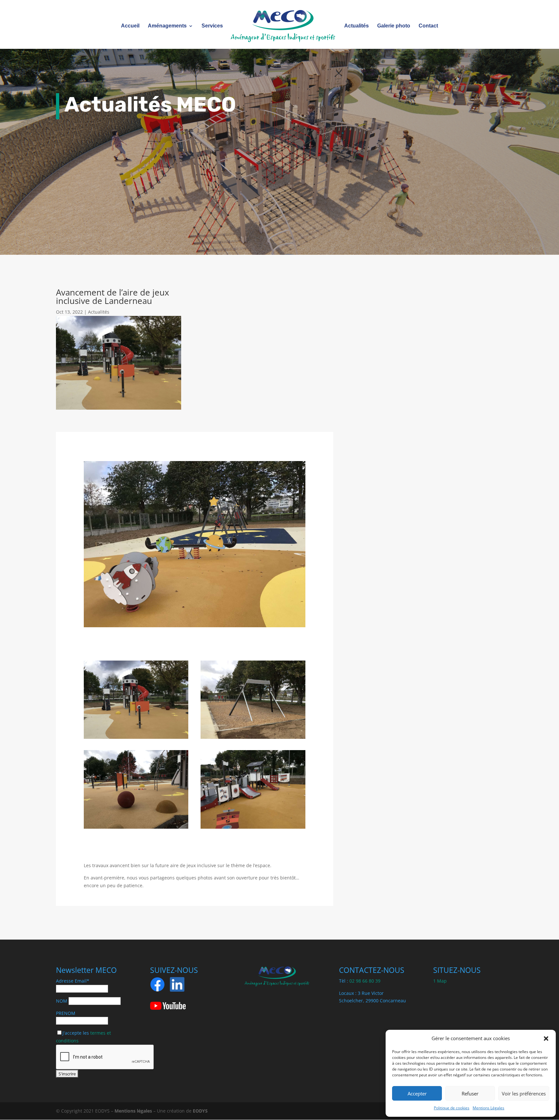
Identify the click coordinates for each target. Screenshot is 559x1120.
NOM (61, 1001)
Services (212, 26)
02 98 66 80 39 (364, 981)
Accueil (130, 26)
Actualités (356, 26)
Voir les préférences (524, 1093)
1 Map (440, 981)
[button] (546, 1038)
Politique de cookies (451, 1108)
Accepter (417, 1093)
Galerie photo (393, 26)
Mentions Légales (488, 1108)
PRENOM (65, 1013)
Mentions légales (133, 1111)
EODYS (200, 1111)
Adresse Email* (72, 981)
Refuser (470, 1093)
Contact (428, 26)
